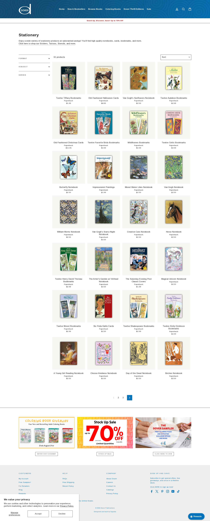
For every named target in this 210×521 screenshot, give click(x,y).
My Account (23, 479)
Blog (20, 490)
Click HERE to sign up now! (161, 487)
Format (23, 58)
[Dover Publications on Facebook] (151, 491)
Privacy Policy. (67, 506)
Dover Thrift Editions (134, 9)
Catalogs (110, 490)
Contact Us (111, 486)
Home (62, 9)
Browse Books (95, 9)
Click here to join (163, 454)
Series (22, 75)
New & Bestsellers (76, 9)
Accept (38, 514)
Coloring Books (113, 9)
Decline (62, 514)
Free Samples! (25, 482)
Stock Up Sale (105, 454)
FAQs (65, 479)
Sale (149, 9)
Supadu (113, 511)
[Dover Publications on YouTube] (172, 491)
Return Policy (68, 486)
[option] (105, 20)
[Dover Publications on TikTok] (178, 491)
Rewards (22, 493)
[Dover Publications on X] (156, 491)
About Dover (111, 479)
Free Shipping (68, 482)
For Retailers (24, 486)
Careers (109, 482)
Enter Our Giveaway (46, 454)
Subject (23, 67)
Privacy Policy (112, 493)
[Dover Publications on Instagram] (167, 491)
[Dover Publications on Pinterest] (162, 491)
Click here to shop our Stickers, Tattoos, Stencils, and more (47, 44)
